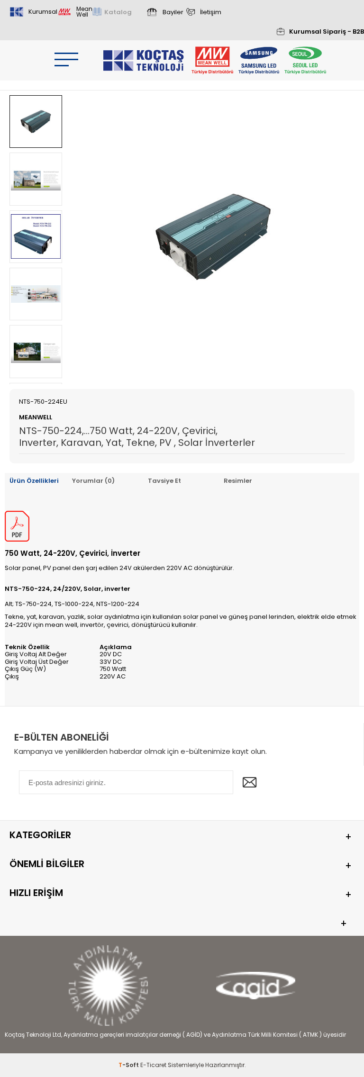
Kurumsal (42, 12)
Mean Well (84, 12)
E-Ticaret (153, 1065)
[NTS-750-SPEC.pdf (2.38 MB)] (17, 539)
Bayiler (173, 12)
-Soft (129, 1065)
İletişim (210, 12)
